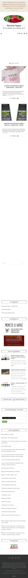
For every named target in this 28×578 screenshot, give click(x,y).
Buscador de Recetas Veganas (7, 468)
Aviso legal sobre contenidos (10, 570)
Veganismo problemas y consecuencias (18, 370)
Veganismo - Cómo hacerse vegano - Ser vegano (19, 383)
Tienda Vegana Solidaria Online (7, 312)
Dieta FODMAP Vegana (6, 446)
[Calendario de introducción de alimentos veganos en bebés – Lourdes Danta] (14, 74)
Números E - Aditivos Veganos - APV (9, 474)
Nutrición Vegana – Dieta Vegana (10, 562)
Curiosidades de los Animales (7, 505)
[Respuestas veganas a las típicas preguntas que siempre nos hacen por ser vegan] (5, 357)
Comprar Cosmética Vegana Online (8, 481)
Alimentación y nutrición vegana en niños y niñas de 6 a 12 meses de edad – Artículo (14, 124)
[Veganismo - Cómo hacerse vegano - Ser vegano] (5, 385)
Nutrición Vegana (14, 25)
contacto (21, 570)
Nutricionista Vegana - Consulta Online (9, 306)
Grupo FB (4, 421)
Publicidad (17, 570)
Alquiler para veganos (6, 501)
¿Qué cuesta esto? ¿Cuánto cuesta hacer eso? (11, 515)
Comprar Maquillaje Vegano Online (8, 484)
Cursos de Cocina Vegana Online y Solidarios (10, 459)
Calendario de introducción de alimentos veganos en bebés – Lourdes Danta (14, 86)
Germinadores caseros (6, 495)
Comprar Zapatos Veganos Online (8, 478)
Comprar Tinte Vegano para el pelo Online (10, 488)
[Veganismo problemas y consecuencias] (5, 372)
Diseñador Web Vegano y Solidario (8, 511)
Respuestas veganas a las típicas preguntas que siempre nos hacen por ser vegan (18, 357)
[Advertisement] (14, 49)
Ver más (12, 10)
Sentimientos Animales (6, 498)
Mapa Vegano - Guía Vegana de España (9, 437)
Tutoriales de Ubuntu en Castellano (8, 508)
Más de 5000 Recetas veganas (7, 434)
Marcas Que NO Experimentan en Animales (10, 471)
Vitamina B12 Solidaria (6, 309)
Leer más (10, 95)
